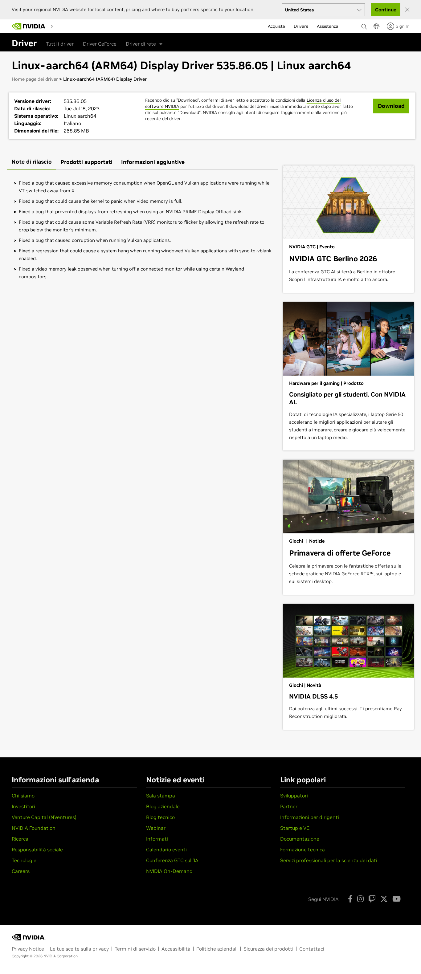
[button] (376, 28)
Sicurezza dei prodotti (268, 949)
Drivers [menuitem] (301, 26)
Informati (157, 839)
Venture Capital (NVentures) (44, 817)
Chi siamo (23, 796)
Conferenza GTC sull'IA (172, 860)
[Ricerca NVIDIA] (364, 25)
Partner (288, 806)
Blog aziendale (163, 806)
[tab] (31, 162)
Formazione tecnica (302, 849)
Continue (385, 9)
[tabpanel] (142, 229)
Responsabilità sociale (37, 849)
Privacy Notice (28, 949)
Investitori (23, 806)
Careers (21, 871)
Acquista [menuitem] (276, 26)
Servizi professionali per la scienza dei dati (328, 860)
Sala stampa (160, 796)
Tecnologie (24, 860)
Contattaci (311, 949)
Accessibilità (175, 949)
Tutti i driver (60, 44)
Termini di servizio (135, 949)
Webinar (156, 828)
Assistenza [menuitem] (327, 26)
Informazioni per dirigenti (309, 817)
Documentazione (299, 839)
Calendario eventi (166, 849)
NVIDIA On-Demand (169, 871)
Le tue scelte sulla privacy (79, 949)
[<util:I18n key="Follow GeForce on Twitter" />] (384, 899)
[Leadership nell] (29, 26)
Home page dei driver (35, 79)
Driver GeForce (99, 44)
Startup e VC (295, 828)
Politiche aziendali (217, 949)
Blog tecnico (160, 817)
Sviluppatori (294, 796)
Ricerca (20, 839)
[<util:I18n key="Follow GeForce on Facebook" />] (350, 899)
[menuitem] (65, 26)
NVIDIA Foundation (33, 828)
